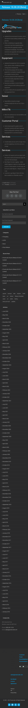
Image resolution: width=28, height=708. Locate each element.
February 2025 (6, 347)
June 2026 (5, 311)
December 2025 (7, 322)
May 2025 (5, 336)
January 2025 (6, 350)
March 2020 (6, 447)
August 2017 (6, 551)
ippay (4, 296)
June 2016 (5, 594)
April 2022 (5, 383)
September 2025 (7, 329)
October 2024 (6, 361)
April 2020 (5, 443)
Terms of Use (12, 689)
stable (11, 299)
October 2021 (6, 397)
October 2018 (6, 501)
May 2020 (5, 440)
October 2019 (6, 465)
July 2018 (5, 511)
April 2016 (5, 601)
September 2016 (7, 583)
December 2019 (7, 458)
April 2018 (5, 522)
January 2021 (6, 422)
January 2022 (6, 393)
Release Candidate (19, 296)
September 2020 (7, 436)
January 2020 (6, 454)
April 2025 (5, 340)
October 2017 (6, 544)
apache (4, 293)
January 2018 (6, 533)
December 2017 (7, 536)
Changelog (7, 184)
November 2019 (7, 461)
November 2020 (7, 429)
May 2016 (5, 597)
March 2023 (6, 379)
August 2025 (6, 333)
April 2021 (5, 415)
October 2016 (6, 579)
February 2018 (6, 529)
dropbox (19, 293)
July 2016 (5, 590)
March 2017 (6, 569)
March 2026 (6, 318)
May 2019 (5, 479)
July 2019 (5, 472)
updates (13, 301)
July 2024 (5, 372)
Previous (19, 14)
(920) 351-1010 (10, 627)
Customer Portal (21, 656)
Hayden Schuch (6, 182)
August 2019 (6, 468)
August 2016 (6, 586)
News (4, 243)
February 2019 (6, 490)
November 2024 (7, 358)
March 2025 (6, 343)
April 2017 (5, 565)
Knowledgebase (22, 659)
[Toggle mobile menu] (25, 3)
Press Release (6, 247)
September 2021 (7, 400)
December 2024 (7, 354)
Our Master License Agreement (13, 681)
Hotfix (4, 240)
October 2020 (6, 433)
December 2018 (7, 493)
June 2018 (5, 515)
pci (7, 296)
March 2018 (6, 526)
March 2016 (6, 604)
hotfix (24, 293)
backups (10, 293)
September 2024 (7, 365)
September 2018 (7, 504)
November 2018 (7, 497)
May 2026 (5, 315)
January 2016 (6, 611)
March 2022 (6, 386)
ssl (7, 299)
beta (14, 293)
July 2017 (5, 554)
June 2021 (5, 408)
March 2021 (6, 418)
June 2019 (5, 476)
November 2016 (7, 576)
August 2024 (6, 368)
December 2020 (7, 425)
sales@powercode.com (11, 629)
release (11, 296)
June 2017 (5, 558)
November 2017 (7, 540)
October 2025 (6, 325)
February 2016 (6, 608)
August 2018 (6, 508)
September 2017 (7, 547)
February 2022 (6, 390)
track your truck (6, 301)
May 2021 (5, 411)
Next (23, 14)
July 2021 (5, 404)
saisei (4, 299)
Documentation (22, 661)
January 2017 (6, 572)
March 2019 (6, 486)
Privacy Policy (13, 692)
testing (16, 299)
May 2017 (5, 561)
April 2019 (5, 483)
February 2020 (6, 451)
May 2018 (5, 518)
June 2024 (5, 375)
